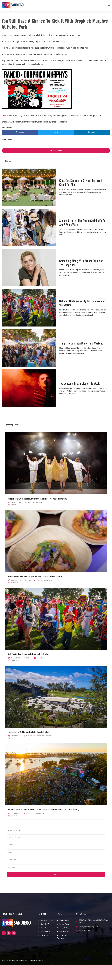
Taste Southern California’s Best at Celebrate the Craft (29, 731)
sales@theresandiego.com (88, 927)
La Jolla (13, 738)
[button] (56, 844)
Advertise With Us (47, 920)
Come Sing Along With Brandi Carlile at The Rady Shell (81, 263)
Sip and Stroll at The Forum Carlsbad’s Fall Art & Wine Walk (82, 222)
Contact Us (44, 935)
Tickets (5, 115)
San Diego (14, 816)
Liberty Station (15, 660)
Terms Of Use (64, 928)
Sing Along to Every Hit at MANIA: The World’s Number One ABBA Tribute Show (37, 498)
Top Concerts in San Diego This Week (79, 383)
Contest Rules (64, 920)
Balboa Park (14, 582)
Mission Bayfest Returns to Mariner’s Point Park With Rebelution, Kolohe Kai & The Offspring (43, 809)
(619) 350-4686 (84, 931)
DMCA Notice (64, 931)
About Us (44, 928)
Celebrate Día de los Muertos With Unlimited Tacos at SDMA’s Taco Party (36, 576)
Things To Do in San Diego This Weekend (81, 343)
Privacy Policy (64, 924)
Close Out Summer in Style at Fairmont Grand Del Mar (80, 182)
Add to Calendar (56, 150)
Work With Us (45, 931)
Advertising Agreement (62, 937)
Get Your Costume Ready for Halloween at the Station (82, 303)
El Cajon (13, 505)
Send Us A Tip (45, 924)
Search (56, 874)
